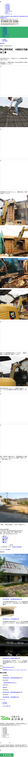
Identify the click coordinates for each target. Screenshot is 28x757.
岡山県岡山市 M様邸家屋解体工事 (11, 658)
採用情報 (7, 8)
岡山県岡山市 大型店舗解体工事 (11, 619)
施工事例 (7, 6)
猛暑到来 (5, 687)
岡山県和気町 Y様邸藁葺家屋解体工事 (12, 599)
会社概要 (7, 9)
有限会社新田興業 (17, 546)
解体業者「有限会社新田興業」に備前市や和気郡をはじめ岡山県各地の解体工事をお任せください (13, 724)
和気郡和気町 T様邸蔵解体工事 (11, 697)
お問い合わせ (8, 11)
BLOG (6, 12)
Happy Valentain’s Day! (8, 667)
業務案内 (7, 5)
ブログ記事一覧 (6, 706)
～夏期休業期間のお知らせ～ (10, 682)
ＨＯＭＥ (7, 4)
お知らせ (5, 702)
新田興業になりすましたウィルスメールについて (15, 669)
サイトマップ (8, 13)
